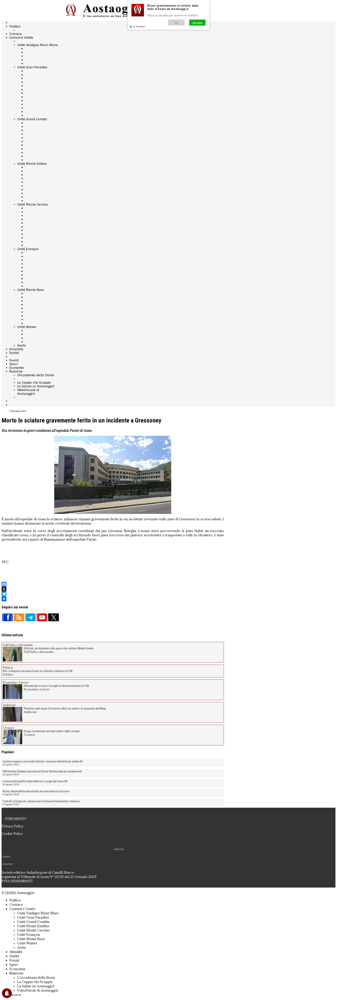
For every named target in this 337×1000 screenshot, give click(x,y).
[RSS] (19, 617)
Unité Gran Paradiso (32, 67)
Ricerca (15, 995)
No (176, 23)
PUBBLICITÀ (119, 849)
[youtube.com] (42, 617)
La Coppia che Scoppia (34, 382)
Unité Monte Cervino (32, 204)
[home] (113, 10)
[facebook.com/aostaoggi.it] (7, 617)
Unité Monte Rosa (30, 290)
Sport (13, 364)
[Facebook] (113, 584)
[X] (113, 589)
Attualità (16, 349)
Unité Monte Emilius (32, 164)
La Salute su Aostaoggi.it (35, 386)
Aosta (21, 345)
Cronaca (15, 34)
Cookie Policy (12, 834)
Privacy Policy (12, 826)
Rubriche (15, 371)
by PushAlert (139, 26)
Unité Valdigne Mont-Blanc (37, 45)
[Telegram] (113, 594)
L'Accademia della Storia (35, 375)
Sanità (14, 353)
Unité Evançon (28, 249)
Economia (16, 368)
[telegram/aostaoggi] (30, 617)
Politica (14, 26)
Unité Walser (26, 327)
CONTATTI (7, 857)
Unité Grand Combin (32, 119)
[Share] (113, 598)
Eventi (14, 360)
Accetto (197, 23)
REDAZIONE (8, 864)
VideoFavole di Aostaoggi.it (28, 392)
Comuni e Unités (21, 37)
